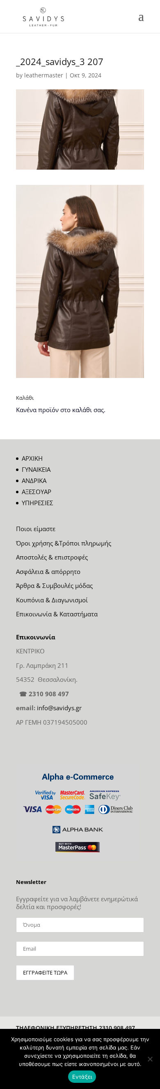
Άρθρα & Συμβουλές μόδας (54, 585)
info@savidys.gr (59, 708)
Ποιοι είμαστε (35, 529)
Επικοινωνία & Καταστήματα (57, 614)
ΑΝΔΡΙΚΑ (34, 480)
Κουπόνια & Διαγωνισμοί (52, 600)
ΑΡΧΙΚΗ (32, 458)
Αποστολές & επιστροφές (52, 557)
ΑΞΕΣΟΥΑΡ (36, 491)
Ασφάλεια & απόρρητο (48, 571)
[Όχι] (150, 1059)
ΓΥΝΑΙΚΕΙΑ (36, 469)
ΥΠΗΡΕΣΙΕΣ (37, 503)
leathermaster (43, 75)
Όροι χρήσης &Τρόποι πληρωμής (63, 543)
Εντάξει (82, 1076)
